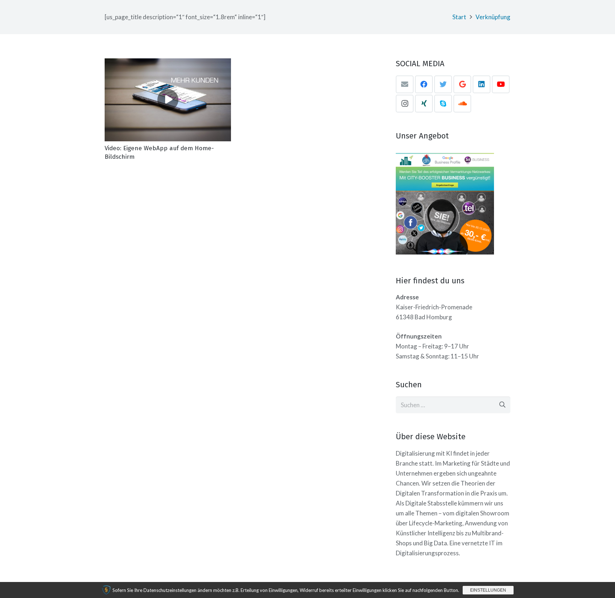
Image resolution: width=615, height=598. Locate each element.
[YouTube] (501, 84)
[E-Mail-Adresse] (405, 84)
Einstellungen (488, 590)
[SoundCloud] (462, 103)
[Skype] (443, 103)
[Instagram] (405, 103)
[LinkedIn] (481, 84)
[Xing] (424, 103)
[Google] (462, 84)
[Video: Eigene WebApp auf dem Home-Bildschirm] (168, 99)
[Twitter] (443, 84)
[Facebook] (424, 84)
